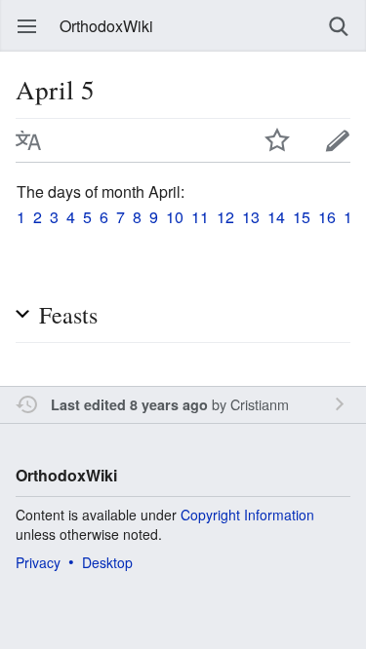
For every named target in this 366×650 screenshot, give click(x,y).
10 (174, 217)
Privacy (38, 562)
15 (301, 217)
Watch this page (277, 140)
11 (200, 217)
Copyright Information (247, 514)
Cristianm (259, 404)
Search (338, 26)
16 (327, 217)
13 (251, 217)
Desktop (107, 562)
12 (225, 217)
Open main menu (27, 26)
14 (276, 217)
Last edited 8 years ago (129, 404)
